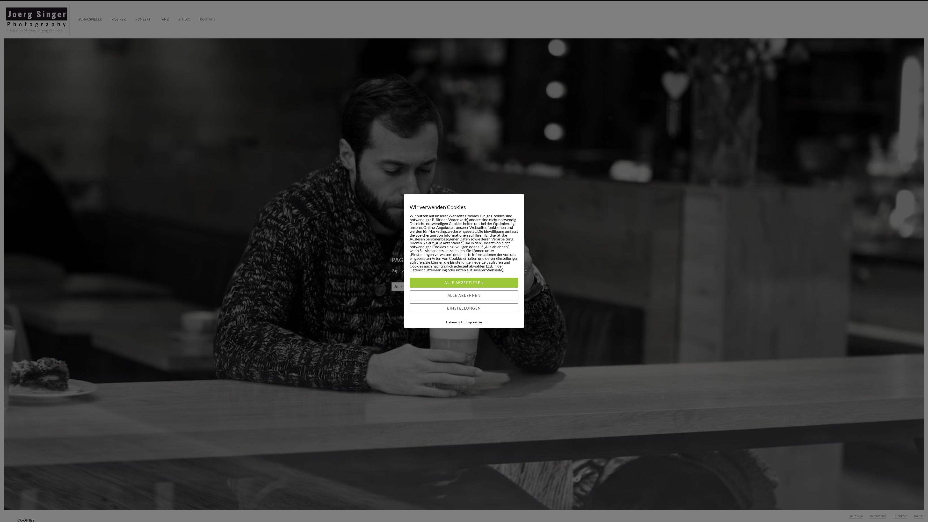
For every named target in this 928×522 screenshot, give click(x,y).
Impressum (474, 322)
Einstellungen (464, 308)
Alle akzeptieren (464, 282)
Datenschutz (455, 322)
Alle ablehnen (464, 295)
